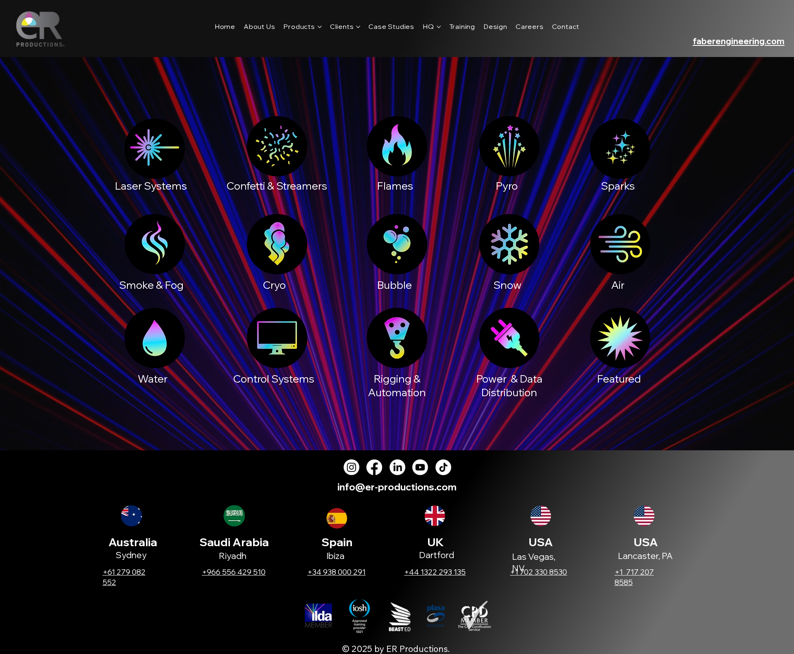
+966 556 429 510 (233, 572)
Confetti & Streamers (277, 185)
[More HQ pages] (439, 27)
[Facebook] (374, 467)
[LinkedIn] (397, 467)
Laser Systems (151, 185)
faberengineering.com (738, 41)
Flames (395, 185)
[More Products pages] (320, 27)
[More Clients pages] (358, 27)
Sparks (618, 185)
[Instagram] (351, 467)
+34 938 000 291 (336, 572)
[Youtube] (420, 467)
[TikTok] (443, 467)
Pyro (507, 185)
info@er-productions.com (397, 487)
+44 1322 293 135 (435, 572)
